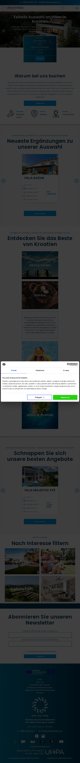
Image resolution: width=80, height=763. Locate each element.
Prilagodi (38, 397)
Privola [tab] (13, 370)
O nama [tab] (66, 370)
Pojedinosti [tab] (40, 370)
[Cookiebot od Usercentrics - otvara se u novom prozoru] (68, 364)
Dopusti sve (65, 397)
